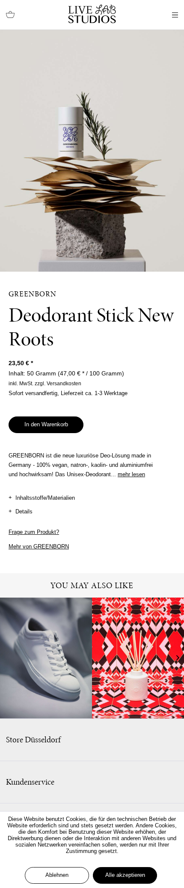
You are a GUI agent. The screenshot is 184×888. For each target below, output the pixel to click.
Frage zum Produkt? (34, 532)
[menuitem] (10, 15)
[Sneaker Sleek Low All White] (46, 658)
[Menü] (175, 14)
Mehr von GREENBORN (39, 546)
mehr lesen (131, 474)
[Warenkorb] (10, 14)
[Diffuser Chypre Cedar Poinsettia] (138, 658)
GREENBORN (32, 294)
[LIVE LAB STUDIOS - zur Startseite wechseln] (92, 13)
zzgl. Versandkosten (58, 384)
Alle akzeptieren (125, 875)
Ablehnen (56, 875)
